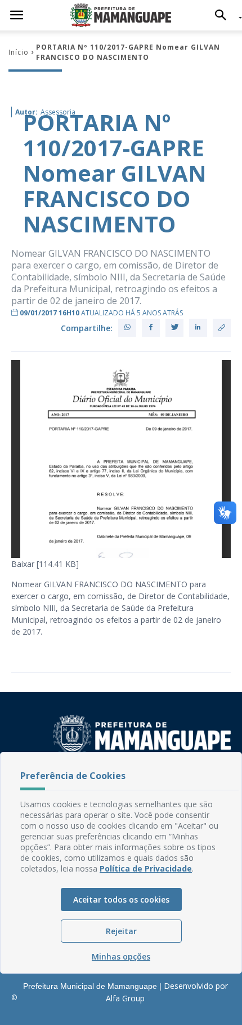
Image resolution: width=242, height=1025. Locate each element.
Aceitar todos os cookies (121, 899)
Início (18, 52)
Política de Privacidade (146, 868)
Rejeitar (121, 931)
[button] (223, 15)
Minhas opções (121, 956)
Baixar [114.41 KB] (45, 563)
